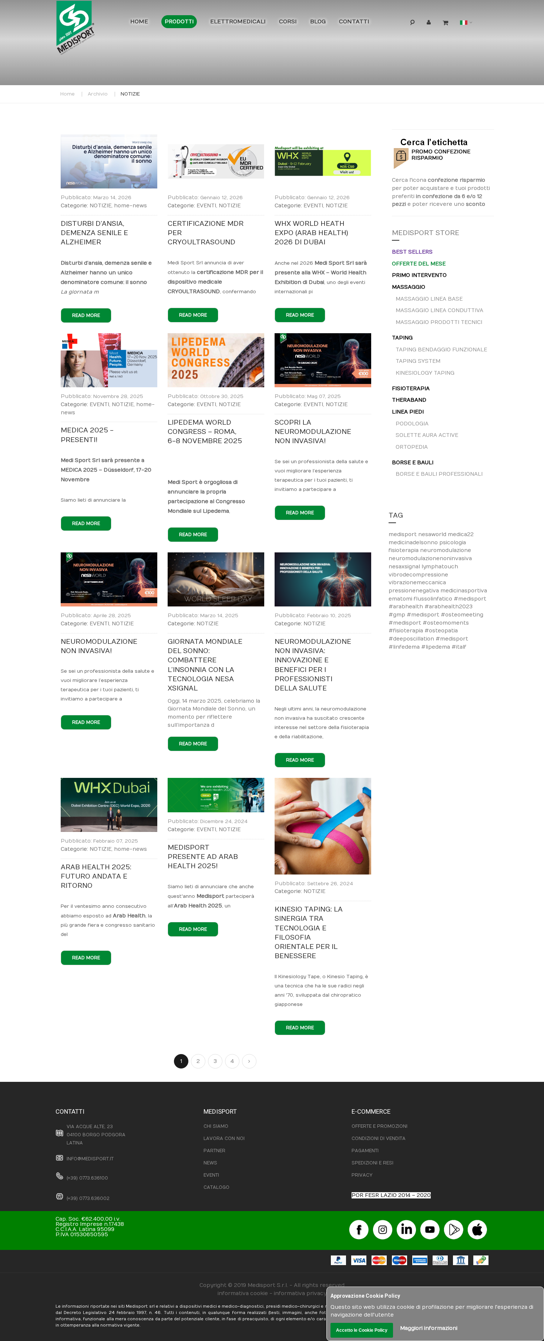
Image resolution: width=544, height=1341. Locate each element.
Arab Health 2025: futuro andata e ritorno (96, 876)
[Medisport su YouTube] (430, 1222)
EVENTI (206, 206)
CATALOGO (216, 1187)
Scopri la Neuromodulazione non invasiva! (313, 432)
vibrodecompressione (418, 575)
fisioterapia (404, 550)
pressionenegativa (414, 591)
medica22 (461, 534)
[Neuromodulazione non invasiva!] (109, 556)
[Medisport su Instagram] (383, 1222)
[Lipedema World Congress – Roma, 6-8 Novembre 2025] (216, 337)
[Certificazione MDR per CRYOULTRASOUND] (216, 138)
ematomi (401, 599)
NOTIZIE (100, 206)
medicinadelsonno (414, 542)
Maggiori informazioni (428, 1328)
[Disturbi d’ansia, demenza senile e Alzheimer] (109, 138)
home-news (130, 206)
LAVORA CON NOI (224, 1138)
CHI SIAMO (216, 1126)
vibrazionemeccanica (417, 582)
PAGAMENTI (365, 1150)
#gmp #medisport (415, 615)
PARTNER (214, 1150)
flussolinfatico (434, 599)
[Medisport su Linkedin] (406, 1222)
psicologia (452, 542)
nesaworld (433, 534)
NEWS (210, 1163)
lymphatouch (440, 567)
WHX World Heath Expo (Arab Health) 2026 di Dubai (311, 233)
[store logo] (87, 29)
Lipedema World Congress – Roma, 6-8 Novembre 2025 (205, 432)
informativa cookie (243, 1293)
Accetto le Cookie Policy (361, 1330)
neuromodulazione (445, 550)
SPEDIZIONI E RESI (372, 1163)
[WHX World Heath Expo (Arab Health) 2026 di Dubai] (323, 138)
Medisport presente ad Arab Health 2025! (203, 857)
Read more (86, 315)
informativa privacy (300, 1293)
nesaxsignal (405, 567)
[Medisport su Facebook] (359, 1222)
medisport (403, 534)
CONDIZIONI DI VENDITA (379, 1138)
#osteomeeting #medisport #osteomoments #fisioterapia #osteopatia (436, 623)
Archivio (98, 94)
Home (67, 94)
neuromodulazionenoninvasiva (430, 558)
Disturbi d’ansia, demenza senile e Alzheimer (94, 233)
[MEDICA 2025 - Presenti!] (109, 337)
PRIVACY (362, 1175)
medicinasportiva (463, 591)
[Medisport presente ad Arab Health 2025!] (216, 782)
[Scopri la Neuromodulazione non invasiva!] (323, 337)
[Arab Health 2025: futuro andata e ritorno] (109, 782)
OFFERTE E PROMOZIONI (379, 1126)
